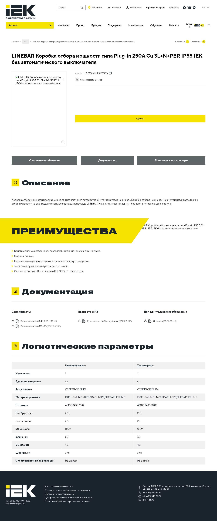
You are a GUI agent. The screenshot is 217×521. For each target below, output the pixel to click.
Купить (140, 118)
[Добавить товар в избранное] (62, 76)
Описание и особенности (44, 160)
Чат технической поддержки (59, 494)
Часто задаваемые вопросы (59, 486)
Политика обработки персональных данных (67, 501)
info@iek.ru (148, 499)
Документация (107, 160)
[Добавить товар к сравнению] (62, 80)
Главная (15, 42)
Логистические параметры (171, 160)
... (25, 41)
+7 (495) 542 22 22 (152, 492)
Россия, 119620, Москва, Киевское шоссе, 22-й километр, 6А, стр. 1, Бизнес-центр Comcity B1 (177, 487)
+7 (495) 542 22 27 (152, 496)
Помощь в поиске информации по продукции (68, 490)
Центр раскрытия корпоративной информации (68, 497)
